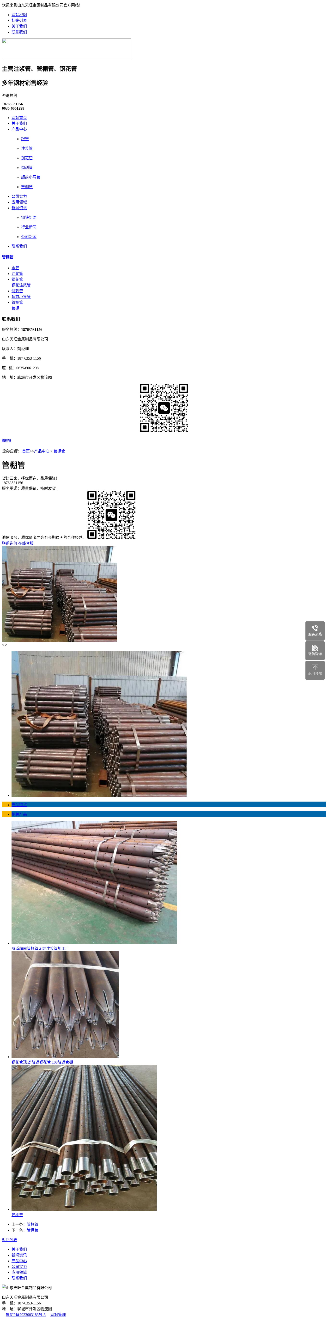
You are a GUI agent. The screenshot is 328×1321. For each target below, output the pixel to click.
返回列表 (9, 1240)
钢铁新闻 (28, 217)
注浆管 (27, 148)
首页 (26, 451)
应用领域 (19, 202)
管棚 (15, 308)
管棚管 (27, 187)
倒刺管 (27, 168)
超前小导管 (30, 177)
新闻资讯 (19, 208)
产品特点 (19, 805)
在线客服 (26, 543)
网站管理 (58, 1315)
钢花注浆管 (21, 285)
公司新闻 (28, 237)
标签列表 (19, 20)
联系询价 (9, 543)
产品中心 (19, 129)
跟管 (25, 139)
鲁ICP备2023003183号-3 (26, 1315)
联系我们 (19, 32)
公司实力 (19, 196)
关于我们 (19, 26)
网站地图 (19, 15)
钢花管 (27, 158)
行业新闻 (28, 227)
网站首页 (19, 118)
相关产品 (19, 814)
